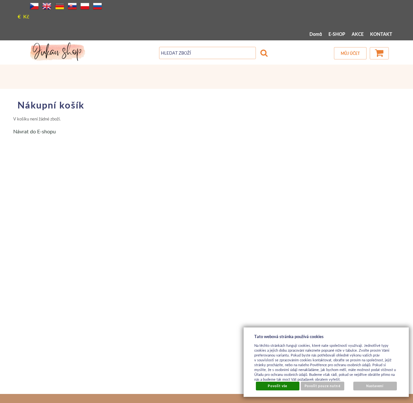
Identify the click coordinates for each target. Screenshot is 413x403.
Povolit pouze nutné (322, 386)
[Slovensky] (72, 6)
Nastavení (375, 386)
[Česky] (34, 6)
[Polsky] (85, 6)
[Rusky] (97, 6)
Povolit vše (277, 386)
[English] (47, 6)
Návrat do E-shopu (34, 131)
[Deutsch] (60, 6)
